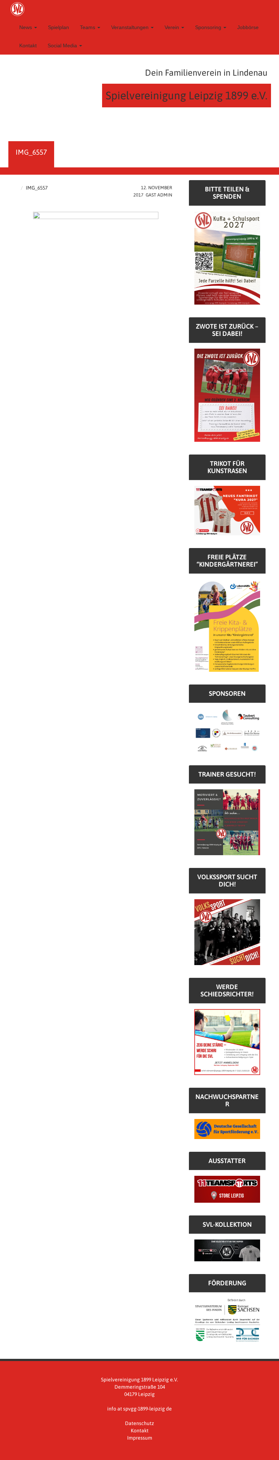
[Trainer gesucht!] (227, 822)
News (26, 27)
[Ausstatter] (227, 1189)
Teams (88, 27)
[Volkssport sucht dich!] (227, 932)
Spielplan (58, 27)
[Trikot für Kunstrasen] (227, 510)
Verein (173, 27)
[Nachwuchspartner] (227, 1128)
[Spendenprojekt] (227, 258)
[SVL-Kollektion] (227, 1250)
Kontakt (28, 45)
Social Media (63, 45)
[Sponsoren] (227, 730)
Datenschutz (139, 1423)
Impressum (139, 1438)
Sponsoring (209, 27)
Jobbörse (248, 27)
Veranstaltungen (130, 27)
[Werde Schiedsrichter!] (227, 1041)
